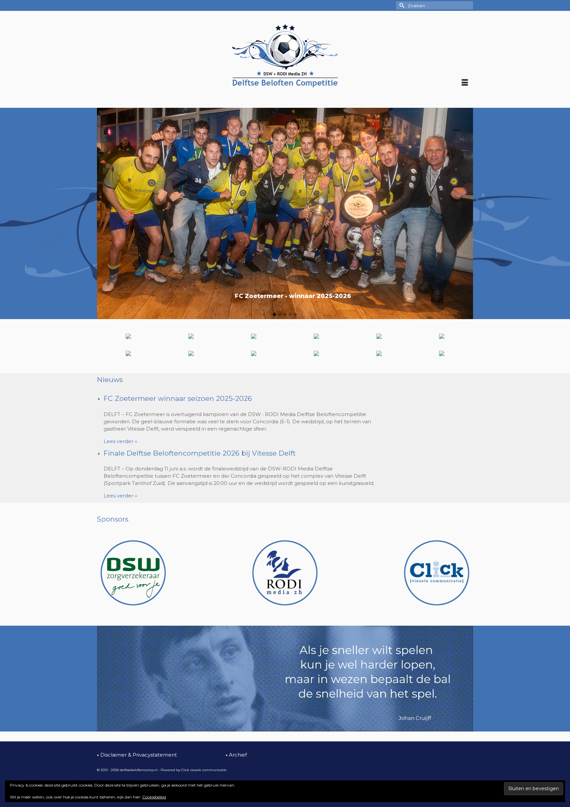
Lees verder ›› (120, 441)
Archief (236, 755)
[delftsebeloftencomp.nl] (285, 56)
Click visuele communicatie (204, 770)
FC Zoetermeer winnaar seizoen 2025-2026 (178, 398)
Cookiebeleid (154, 796)
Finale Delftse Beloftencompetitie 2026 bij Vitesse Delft (200, 453)
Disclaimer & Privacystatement (137, 755)
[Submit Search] (401, 5)
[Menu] (465, 83)
